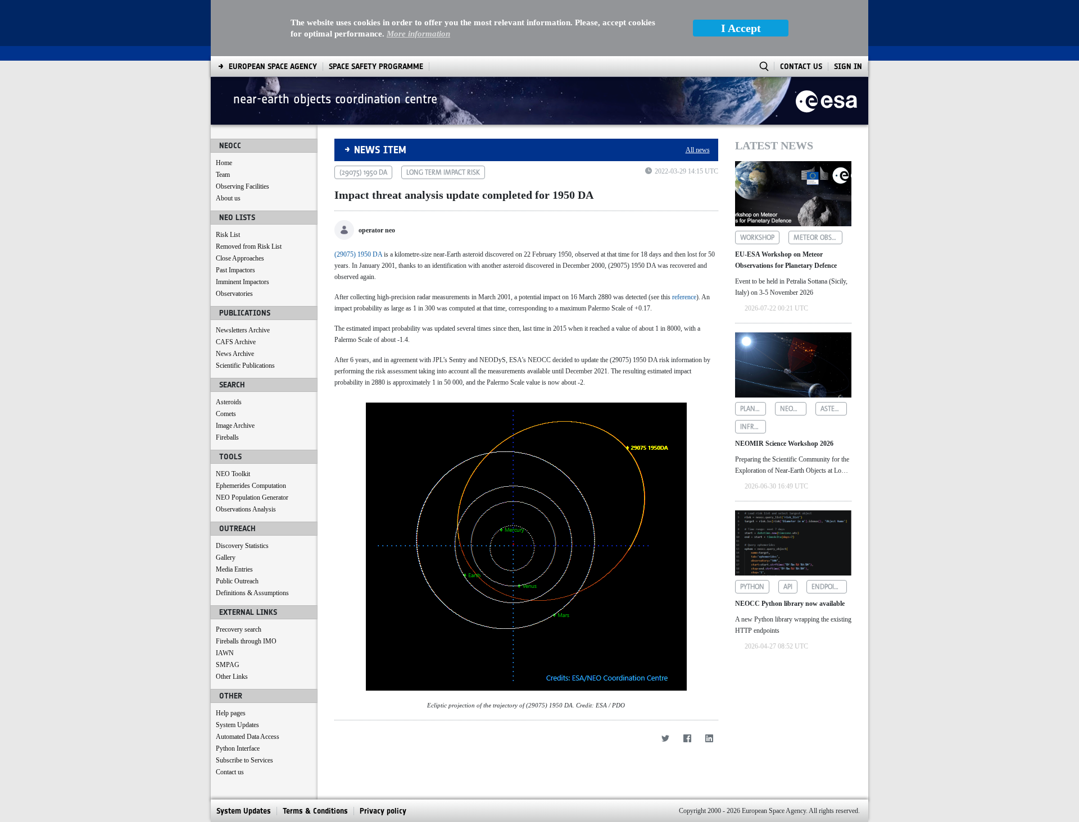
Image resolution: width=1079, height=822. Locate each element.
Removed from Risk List (249, 246)
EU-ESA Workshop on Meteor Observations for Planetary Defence (786, 260)
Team (223, 175)
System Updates (237, 725)
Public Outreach (237, 581)
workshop (757, 237)
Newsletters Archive (243, 330)
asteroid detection (833, 408)
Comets (226, 414)
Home (224, 163)
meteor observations (818, 237)
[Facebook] (687, 738)
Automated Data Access (247, 737)
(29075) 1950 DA (358, 254)
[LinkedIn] (709, 738)
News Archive (235, 354)
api (787, 586)
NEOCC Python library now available (790, 604)
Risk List (228, 235)
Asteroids (229, 402)
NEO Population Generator (252, 497)
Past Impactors (235, 270)
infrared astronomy (753, 426)
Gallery (225, 557)
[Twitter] (665, 738)
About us (228, 198)
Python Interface (238, 748)
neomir (792, 408)
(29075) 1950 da (363, 172)
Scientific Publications (245, 365)
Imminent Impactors (242, 282)
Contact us (230, 772)
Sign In (848, 66)
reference (684, 297)
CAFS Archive (236, 342)
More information (418, 33)
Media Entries (234, 569)
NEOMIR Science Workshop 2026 (784, 443)
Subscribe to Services (244, 760)
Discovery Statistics (242, 546)
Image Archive (235, 426)
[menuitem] (273, 66)
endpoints (828, 586)
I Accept (741, 28)
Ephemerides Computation (251, 486)
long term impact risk (443, 172)
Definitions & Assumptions (252, 593)
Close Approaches (240, 258)
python (752, 586)
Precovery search (238, 629)
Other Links (232, 677)
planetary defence (753, 408)
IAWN (225, 653)
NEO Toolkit (233, 474)
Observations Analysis (246, 509)
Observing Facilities (242, 186)
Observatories (234, 294)
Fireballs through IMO (246, 641)
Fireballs (227, 437)
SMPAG (227, 665)
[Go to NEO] (826, 100)
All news (698, 150)
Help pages (231, 713)
